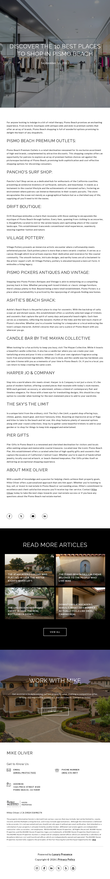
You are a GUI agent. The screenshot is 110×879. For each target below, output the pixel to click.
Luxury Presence (62, 854)
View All (55, 632)
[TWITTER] (58, 868)
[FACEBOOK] (44, 868)
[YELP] (66, 868)
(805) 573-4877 (70, 773)
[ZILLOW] (73, 868)
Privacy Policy (66, 859)
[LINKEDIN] (51, 868)
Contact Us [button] (55, 711)
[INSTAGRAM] (37, 868)
